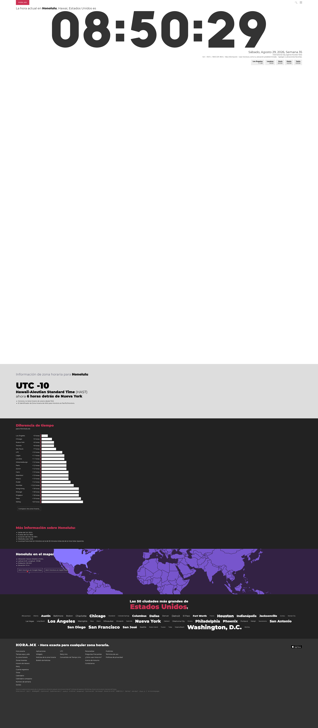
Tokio (298, 62)
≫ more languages (153, 691)
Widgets (39, 654)
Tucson (163, 627)
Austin (46, 615)
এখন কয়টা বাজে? (72, 691)
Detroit (176, 616)
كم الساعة (65, 691)
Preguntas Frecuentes (93, 654)
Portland (244, 621)
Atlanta (35, 616)
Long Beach (41, 621)
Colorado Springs (123, 616)
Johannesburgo (22, 462)
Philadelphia (207, 621)
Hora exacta (20, 651)
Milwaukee (108, 621)
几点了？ (28, 691)
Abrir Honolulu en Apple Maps (56, 570)
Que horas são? (89, 691)
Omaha (190, 621)
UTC (17, 452)
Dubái (18, 482)
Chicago (19, 439)
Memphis (82, 621)
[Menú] (301, 2)
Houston (225, 616)
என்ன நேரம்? (135, 691)
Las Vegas (30, 621)
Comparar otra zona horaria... (29, 509)
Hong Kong (20, 489)
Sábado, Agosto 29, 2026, (275, 52)
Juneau (282, 616)
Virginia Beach (179, 627)
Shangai (19, 492)
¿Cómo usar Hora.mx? (93, 657)
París (280, 62)
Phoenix (230, 621)
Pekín (289, 62)
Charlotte (81, 616)
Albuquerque (26, 616)
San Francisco (104, 627)
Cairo (18, 472)
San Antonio (281, 621)
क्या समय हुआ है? (36, 691)
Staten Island (153, 627)
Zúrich (18, 469)
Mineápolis (119, 621)
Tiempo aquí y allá (23, 654)
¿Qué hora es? (45, 691)
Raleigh (253, 621)
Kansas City (291, 616)
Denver (165, 616)
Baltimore (58, 616)
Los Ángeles (258, 62)
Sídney (18, 502)
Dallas (154, 616)
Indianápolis (246, 616)
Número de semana (23, 682)
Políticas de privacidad (114, 657)
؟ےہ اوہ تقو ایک (143, 691)
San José (130, 627)
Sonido (18, 685)
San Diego (76, 627)
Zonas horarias (21, 660)
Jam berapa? (99, 691)
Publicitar (109, 651)
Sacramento (263, 621)
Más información (231, 57)
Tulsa (170, 627)
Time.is (114, 689)
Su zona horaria (21, 657)
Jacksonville (268, 615)
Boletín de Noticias (43, 660)
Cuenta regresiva (22, 669)
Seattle (143, 627)
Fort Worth (200, 616)
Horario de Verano (22, 663)
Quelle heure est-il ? (56, 691)
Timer (18, 673)
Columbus (139, 615)
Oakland (166, 621)
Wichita (247, 627)
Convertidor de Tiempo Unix (70, 657)
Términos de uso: (112, 654)
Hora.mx (22, 2)
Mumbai (19, 485)
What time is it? (20, 691)
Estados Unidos (158, 607)
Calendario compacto (24, 679)
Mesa (92, 621)
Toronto (19, 446)
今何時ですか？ (120, 691)
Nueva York (20, 442)
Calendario (20, 676)
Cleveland (111, 616)
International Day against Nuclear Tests (287, 55)
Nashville (129, 621)
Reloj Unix (64, 654)
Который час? (80, 691)
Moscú (18, 479)
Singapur (19, 495)
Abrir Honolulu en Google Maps (30, 570)
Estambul (19, 475)
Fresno (212, 616)
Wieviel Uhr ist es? (109, 691)
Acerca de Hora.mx (92, 660)
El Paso (186, 616)
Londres (270, 62)
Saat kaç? (128, 691)
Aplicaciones (41, 651)
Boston (69, 616)
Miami (99, 621)
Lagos (18, 455)
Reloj (18, 666)
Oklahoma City (178, 621)
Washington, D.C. (214, 627)
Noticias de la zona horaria (46, 657)
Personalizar (89, 651)
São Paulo (19, 449)
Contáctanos (90, 663)
